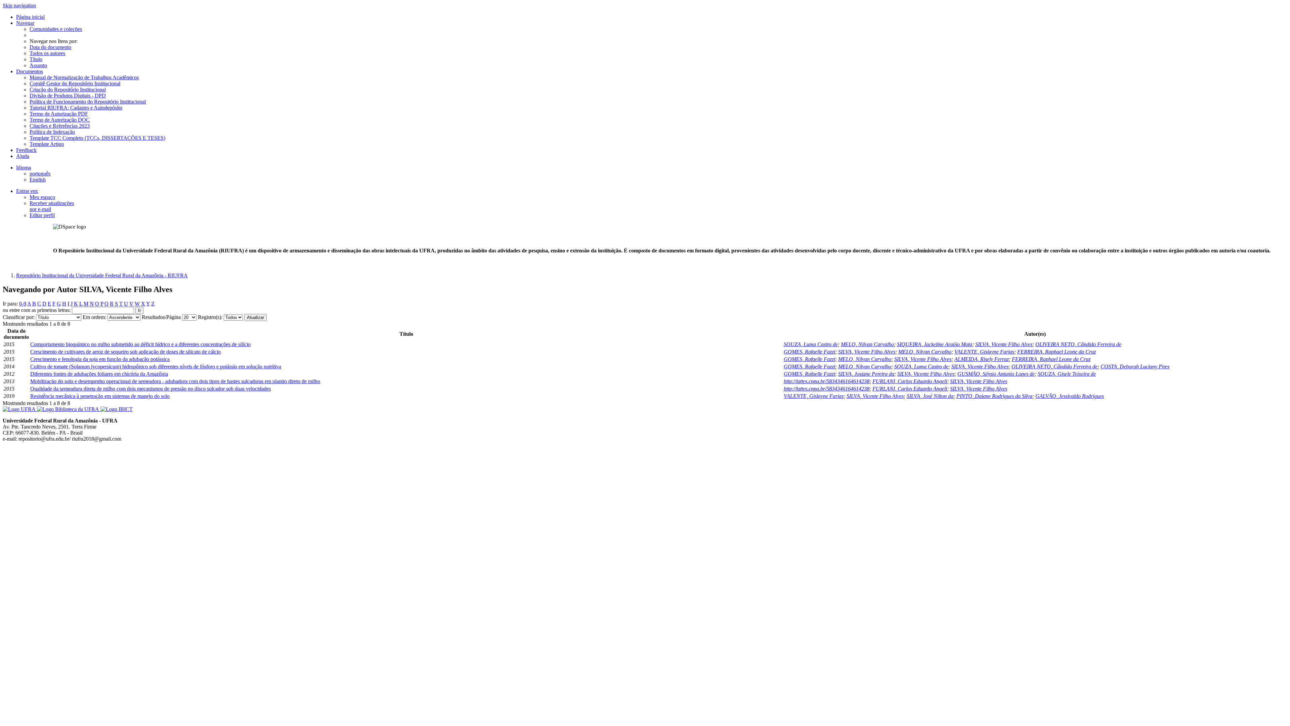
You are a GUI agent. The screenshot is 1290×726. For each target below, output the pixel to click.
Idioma (23, 167)
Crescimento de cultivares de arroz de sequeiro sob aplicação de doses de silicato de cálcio (125, 352)
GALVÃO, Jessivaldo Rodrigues (1069, 396)
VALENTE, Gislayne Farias (984, 352)
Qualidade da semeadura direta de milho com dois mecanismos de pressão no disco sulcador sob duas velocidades (150, 389)
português (40, 173)
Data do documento (50, 47)
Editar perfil (42, 215)
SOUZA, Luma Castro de (811, 344)
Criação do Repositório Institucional (68, 89)
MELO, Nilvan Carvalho (867, 344)
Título (36, 59)
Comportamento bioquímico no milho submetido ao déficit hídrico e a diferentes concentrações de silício (140, 344)
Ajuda (22, 156)
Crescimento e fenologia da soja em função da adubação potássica (100, 359)
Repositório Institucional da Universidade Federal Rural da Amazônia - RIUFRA (102, 275)
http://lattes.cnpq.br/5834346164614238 (826, 381)
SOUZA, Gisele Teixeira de (1067, 374)
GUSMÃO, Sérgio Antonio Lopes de (996, 374)
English (38, 180)
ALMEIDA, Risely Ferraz (981, 359)
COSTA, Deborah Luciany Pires (1135, 366)
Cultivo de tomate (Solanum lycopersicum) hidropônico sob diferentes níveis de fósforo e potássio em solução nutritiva (155, 366)
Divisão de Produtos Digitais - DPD (68, 95)
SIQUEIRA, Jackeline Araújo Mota (934, 344)
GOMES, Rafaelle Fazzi (809, 352)
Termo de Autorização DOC (60, 120)
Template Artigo (47, 144)
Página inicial (30, 17)
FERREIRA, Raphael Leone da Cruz (1056, 352)
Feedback (26, 150)
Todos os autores (47, 53)
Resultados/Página (161, 317)
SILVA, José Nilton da (930, 396)
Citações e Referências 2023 (60, 126)
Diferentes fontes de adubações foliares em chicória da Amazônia (99, 374)
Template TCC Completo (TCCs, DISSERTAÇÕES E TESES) (97, 138)
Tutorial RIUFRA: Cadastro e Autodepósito (76, 108)
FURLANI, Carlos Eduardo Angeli (909, 381)
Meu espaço (42, 197)
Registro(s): (210, 317)
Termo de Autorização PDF (59, 114)
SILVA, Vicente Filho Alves (1003, 344)
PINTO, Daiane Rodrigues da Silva (994, 396)
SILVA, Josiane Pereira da (866, 374)
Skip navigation (19, 5)
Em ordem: (94, 317)
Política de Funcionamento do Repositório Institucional (88, 102)
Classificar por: (19, 317)
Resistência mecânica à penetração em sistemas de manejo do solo (100, 396)
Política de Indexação (52, 132)
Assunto (38, 65)
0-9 (22, 304)
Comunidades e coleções (56, 29)
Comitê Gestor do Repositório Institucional (75, 83)
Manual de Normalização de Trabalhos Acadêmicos (84, 77)
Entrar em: (27, 191)
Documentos (29, 71)
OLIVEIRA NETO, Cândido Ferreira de (1078, 344)
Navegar (25, 23)
